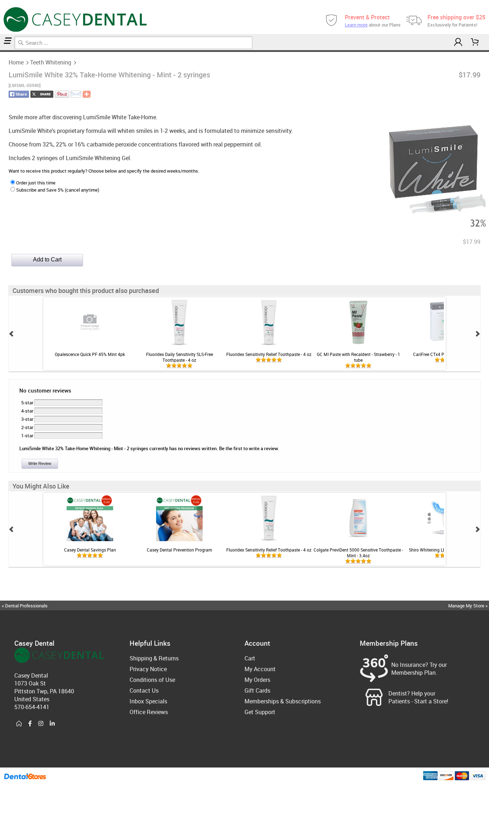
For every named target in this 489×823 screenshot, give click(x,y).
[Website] (19, 724)
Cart (250, 658)
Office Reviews (149, 712)
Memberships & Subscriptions (283, 701)
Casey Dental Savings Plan (90, 550)
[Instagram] (40, 724)
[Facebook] (30, 724)
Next (477, 334)
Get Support (260, 712)
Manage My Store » (468, 605)
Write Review (39, 463)
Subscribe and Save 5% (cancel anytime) (57, 190)
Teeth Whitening (50, 62)
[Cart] (475, 42)
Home (16, 62)
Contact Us (144, 690)
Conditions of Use (152, 680)
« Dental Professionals (25, 605)
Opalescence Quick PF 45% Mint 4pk (90, 354)
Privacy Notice (148, 669)
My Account (260, 669)
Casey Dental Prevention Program (179, 550)
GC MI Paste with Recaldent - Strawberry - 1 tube (358, 357)
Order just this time (35, 182)
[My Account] (458, 42)
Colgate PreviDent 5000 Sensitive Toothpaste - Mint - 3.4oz (358, 552)
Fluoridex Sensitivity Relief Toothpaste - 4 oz (268, 354)
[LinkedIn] (52, 724)
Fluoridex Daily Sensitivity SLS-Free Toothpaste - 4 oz (179, 357)
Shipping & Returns (154, 658)
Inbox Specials (148, 701)
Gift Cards (257, 690)
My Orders (257, 680)
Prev (11, 334)
